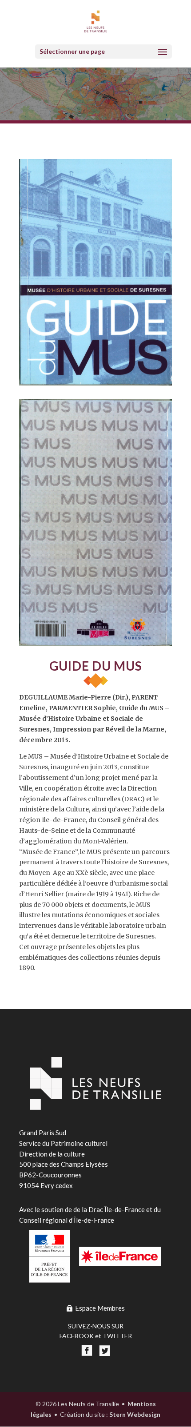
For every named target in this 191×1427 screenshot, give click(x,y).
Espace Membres (100, 1308)
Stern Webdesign (134, 1414)
